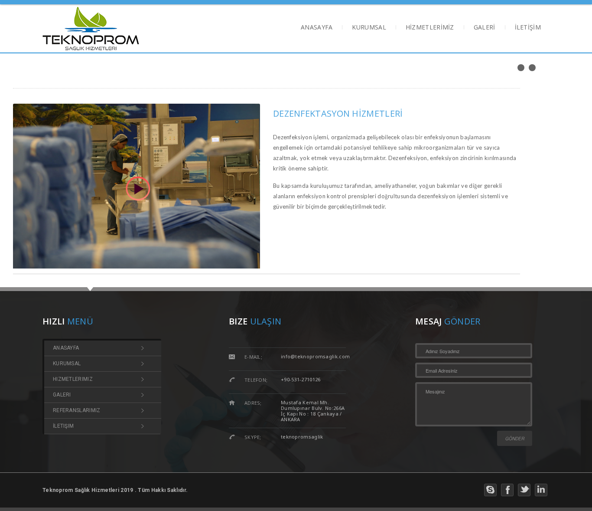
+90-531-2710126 (301, 379)
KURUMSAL (369, 28)
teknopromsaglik (302, 436)
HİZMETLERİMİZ (430, 28)
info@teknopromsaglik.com (315, 356)
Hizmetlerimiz (73, 379)
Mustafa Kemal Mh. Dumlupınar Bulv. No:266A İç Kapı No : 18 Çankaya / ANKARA (313, 411)
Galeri (62, 395)
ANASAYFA (316, 28)
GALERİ (484, 28)
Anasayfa (66, 348)
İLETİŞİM (528, 28)
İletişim (63, 426)
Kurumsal (67, 363)
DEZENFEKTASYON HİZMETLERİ (338, 113)
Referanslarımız (77, 410)
